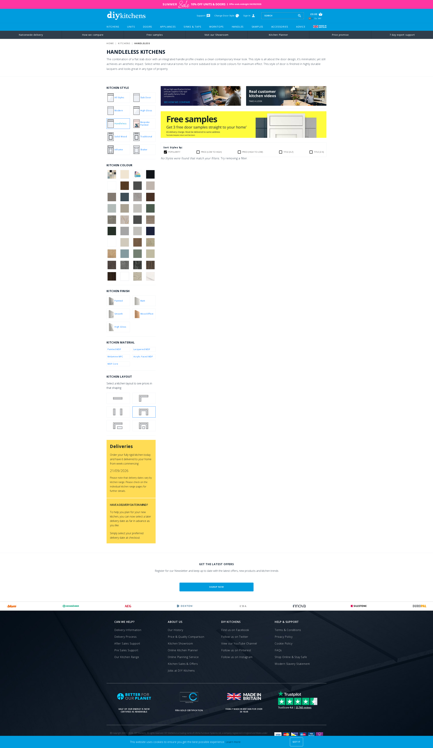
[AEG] (128, 606)
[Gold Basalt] (112, 219)
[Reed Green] (137, 253)
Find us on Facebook (235, 630)
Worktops (216, 26)
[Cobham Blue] (124, 197)
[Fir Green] (150, 208)
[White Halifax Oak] (137, 276)
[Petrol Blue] (124, 253)
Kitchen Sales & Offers (183, 664)
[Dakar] (124, 208)
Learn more (233, 742)
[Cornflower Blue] (112, 208)
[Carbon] (137, 185)
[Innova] (299, 606)
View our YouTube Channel (239, 643)
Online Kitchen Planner (183, 650)
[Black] (150, 174)
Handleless (142, 43)
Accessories (279, 26)
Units (131, 26)
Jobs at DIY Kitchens (181, 670)
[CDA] (243, 606)
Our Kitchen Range (126, 657)
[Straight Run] (118, 398)
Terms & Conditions (288, 630)
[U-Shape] (144, 412)
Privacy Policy (284, 637)
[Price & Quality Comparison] (201, 105)
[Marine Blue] (150, 231)
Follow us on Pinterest (236, 650)
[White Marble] (150, 276)
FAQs (278, 650)
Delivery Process (125, 637)
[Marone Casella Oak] (112, 242)
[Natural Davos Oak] (150, 242)
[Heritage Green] (112, 231)
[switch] (311, 18)
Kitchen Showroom (180, 643)
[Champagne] (112, 197)
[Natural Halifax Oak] (112, 253)
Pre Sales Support (126, 650)
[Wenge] (112, 276)
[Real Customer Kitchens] (286, 105)
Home (110, 43)
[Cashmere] (150, 185)
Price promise (340, 34)
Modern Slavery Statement (292, 664)
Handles (238, 26)
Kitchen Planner (278, 34)
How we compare (92, 34)
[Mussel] (124, 242)
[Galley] (118, 412)
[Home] (126, 15)
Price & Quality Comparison (186, 637)
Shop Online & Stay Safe (291, 657)
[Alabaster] (124, 174)
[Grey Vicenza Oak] (150, 219)
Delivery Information (127, 630)
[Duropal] (419, 606)
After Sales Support (127, 643)
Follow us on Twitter (234, 637)
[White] (124, 276)
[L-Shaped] (144, 398)
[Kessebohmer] (71, 606)
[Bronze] (124, 185)
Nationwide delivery (31, 34)
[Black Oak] (112, 185)
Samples (257, 26)
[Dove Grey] (137, 208)
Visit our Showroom (216, 34)
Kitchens (113, 26)
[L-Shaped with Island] (118, 425)
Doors (147, 26)
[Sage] (150, 253)
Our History (175, 630)
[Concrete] (137, 197)
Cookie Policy (283, 643)
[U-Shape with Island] (144, 425)
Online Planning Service (183, 657)
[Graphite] (137, 219)
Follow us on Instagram (237, 657)
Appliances (168, 26)
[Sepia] (112, 265)
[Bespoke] (137, 174)
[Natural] (137, 242)
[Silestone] (358, 606)
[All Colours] (112, 174)
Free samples (154, 34)
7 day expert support (402, 34)
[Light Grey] (137, 231)
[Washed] (150, 265)
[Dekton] (185, 606)
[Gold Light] (124, 219)
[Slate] (137, 265)
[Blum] (12, 606)
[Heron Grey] (124, 231)
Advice (300, 26)
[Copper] (150, 197)
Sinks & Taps (192, 26)
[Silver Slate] (124, 265)
